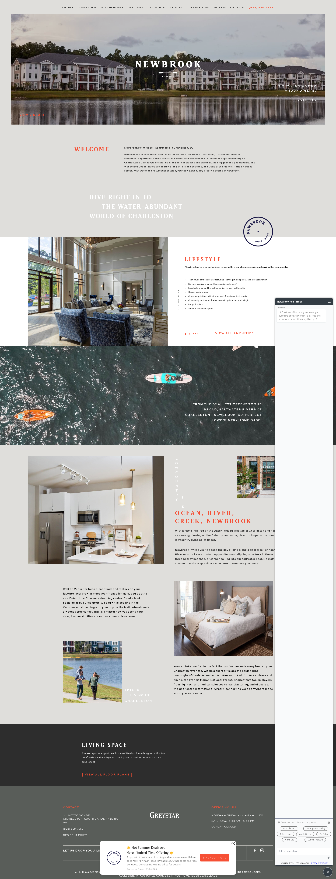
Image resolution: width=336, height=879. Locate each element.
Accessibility (129, 875)
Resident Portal (76, 835)
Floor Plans (112, 7)
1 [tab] (185, 334)
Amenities (87, 7)
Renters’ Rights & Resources (239, 872)
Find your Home (214, 857)
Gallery (136, 7)
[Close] (233, 844)
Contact (177, 7)
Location (157, 7)
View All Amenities (234, 333)
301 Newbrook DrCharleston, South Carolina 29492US (90, 818)
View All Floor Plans (107, 774)
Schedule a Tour (229, 7)
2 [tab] (189, 334)
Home (69, 7)
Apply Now (199, 7)
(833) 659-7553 (261, 7)
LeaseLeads (208, 875)
